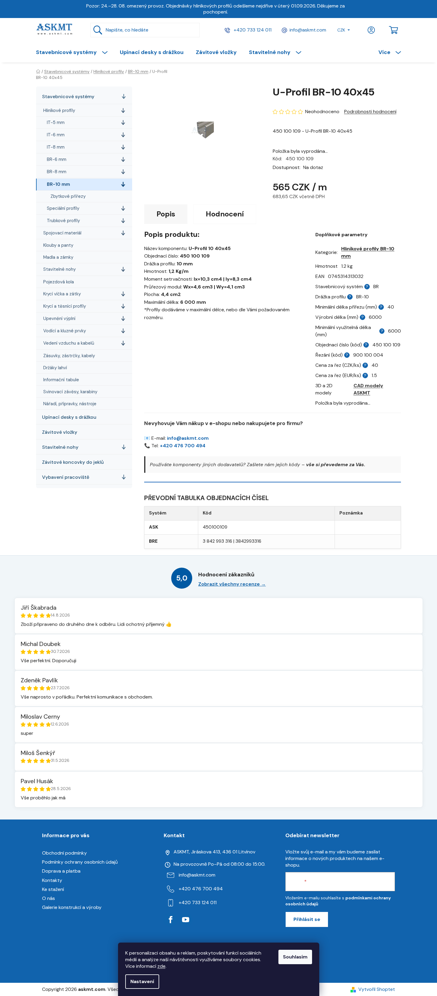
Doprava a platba (61, 871)
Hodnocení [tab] (225, 214)
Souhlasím (295, 957)
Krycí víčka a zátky (62, 294)
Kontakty (52, 880)
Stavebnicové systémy (68, 96)
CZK (341, 30)
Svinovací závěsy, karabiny (70, 392)
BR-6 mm (56, 159)
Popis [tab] (165, 214)
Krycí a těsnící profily (64, 306)
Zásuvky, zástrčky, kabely (69, 356)
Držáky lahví (55, 368)
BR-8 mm (56, 172)
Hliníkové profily (59, 110)
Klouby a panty (58, 245)
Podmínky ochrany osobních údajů (80, 862)
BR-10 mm (58, 184)
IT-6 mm (56, 135)
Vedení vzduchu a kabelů (68, 343)
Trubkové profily (63, 221)
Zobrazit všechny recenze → (232, 584)
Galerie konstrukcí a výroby (72, 907)
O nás (48, 898)
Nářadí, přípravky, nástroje (69, 404)
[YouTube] (186, 920)
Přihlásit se (306, 919)
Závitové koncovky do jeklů (73, 462)
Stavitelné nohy (59, 269)
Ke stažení (53, 889)
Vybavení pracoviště (65, 477)
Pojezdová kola (58, 282)
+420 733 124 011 (252, 30)
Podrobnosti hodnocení (370, 111)
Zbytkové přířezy (68, 196)
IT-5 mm (56, 122)
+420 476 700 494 (182, 445)
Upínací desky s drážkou (69, 417)
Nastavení (142, 981)
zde (161, 966)
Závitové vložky (59, 432)
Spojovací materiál (62, 233)
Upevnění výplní (59, 318)
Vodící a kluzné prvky (64, 331)
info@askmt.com (308, 30)
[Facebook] (171, 920)
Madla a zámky (58, 257)
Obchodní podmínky (64, 853)
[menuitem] (75, 52)
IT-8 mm (56, 147)
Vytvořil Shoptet (376, 989)
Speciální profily (63, 208)
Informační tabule (61, 380)
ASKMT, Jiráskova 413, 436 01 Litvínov (214, 852)
